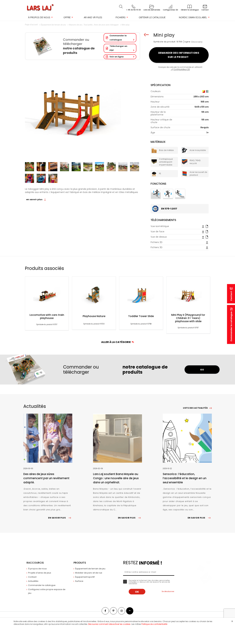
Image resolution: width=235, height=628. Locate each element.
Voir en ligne (117, 56)
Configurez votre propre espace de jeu (46, 591)
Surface (79, 581)
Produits (80, 563)
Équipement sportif (85, 576)
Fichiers (120, 17)
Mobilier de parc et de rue (88, 572)
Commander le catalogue (118, 37)
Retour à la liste (146, 34)
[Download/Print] (203, 226)
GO (202, 369)
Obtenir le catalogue (152, 17)
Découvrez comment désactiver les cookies (109, 624)
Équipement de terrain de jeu (90, 568)
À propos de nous (39, 17)
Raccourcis (35, 563)
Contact (32, 576)
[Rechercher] (120, 6)
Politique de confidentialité (154, 624)
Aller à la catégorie (116, 342)
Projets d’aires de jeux (39, 572)
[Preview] (207, 226)
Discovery (197, 41)
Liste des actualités (195, 408)
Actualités (33, 581)
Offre (66, 17)
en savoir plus (34, 199)
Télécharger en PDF (118, 48)
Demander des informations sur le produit (178, 55)
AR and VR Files (93, 17)
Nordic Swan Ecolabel (193, 17)
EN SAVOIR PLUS (57, 517)
